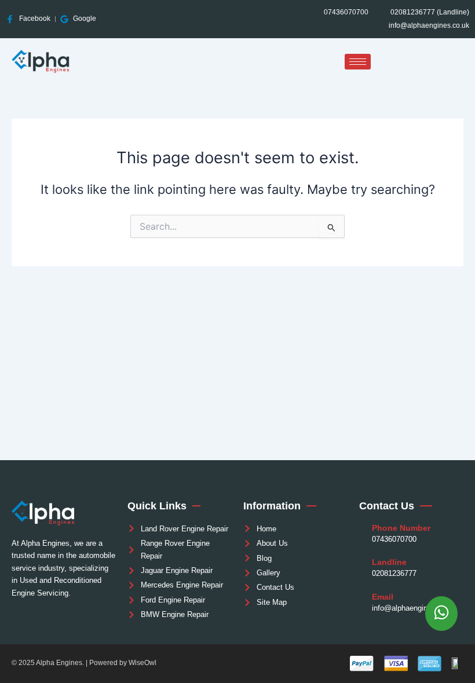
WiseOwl (142, 663)
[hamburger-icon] (358, 61)
